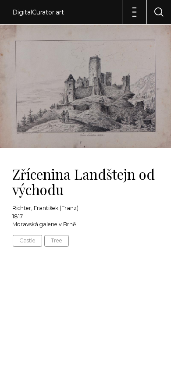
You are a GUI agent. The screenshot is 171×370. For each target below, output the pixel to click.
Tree (56, 240)
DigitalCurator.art (38, 12)
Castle (27, 240)
